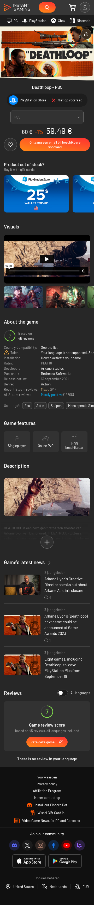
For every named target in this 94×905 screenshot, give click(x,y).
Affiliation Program (47, 791)
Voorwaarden (47, 777)
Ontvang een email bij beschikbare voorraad (55, 144)
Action (46, 384)
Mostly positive (52, 394)
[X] (27, 845)
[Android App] (65, 861)
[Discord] (14, 845)
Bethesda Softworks (56, 374)
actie (40, 406)
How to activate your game (61, 358)
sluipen (56, 406)
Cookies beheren (47, 878)
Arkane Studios (52, 368)
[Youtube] (66, 845)
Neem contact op (47, 797)
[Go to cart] (72, 7)
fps (27, 406)
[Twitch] (79, 845)
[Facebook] (53, 845)
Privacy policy (47, 784)
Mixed (45, 389)
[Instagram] (40, 845)
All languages (80, 693)
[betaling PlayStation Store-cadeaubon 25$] (36, 193)
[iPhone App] (29, 861)
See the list (49, 347)
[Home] (17, 8)
